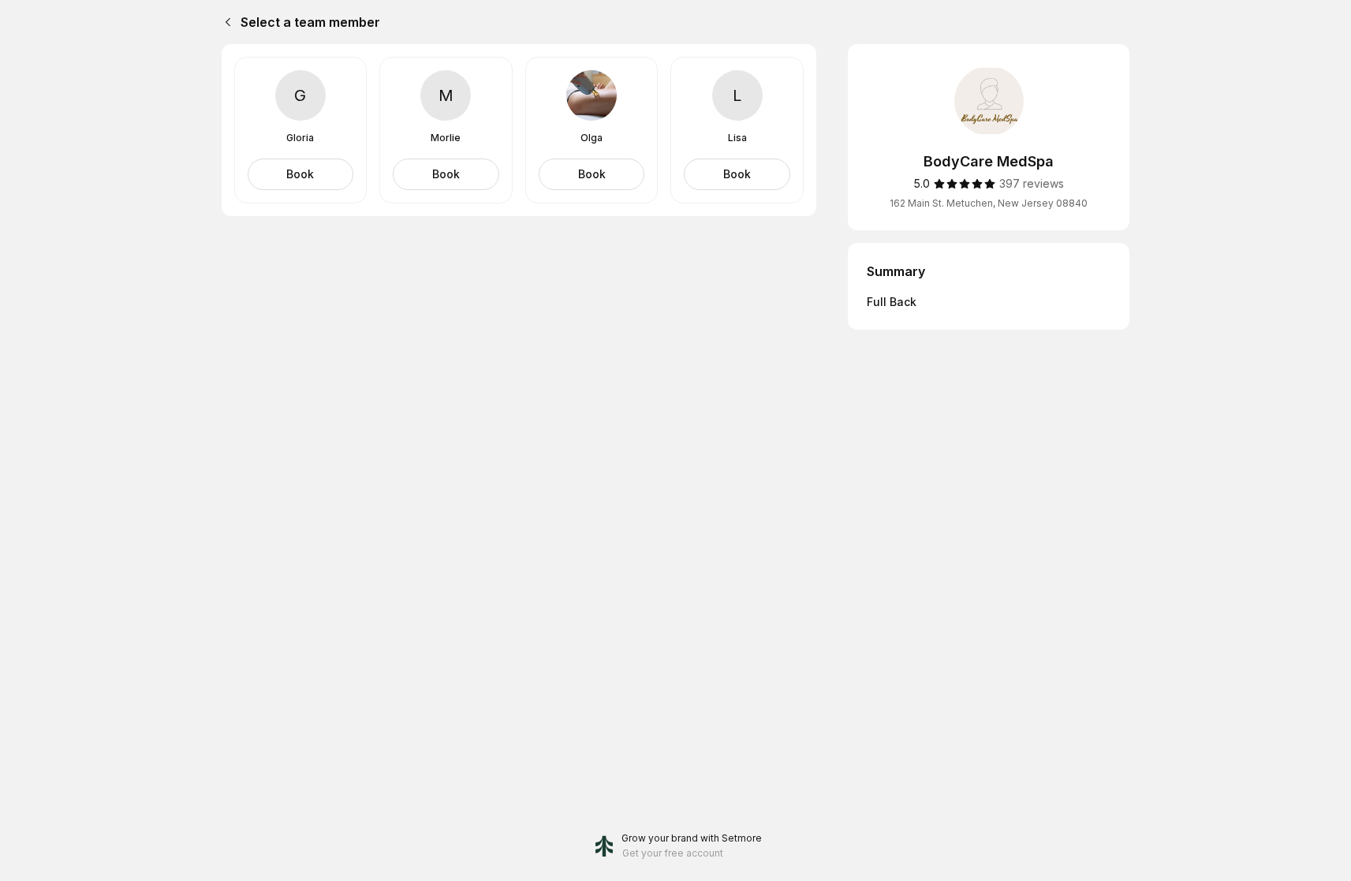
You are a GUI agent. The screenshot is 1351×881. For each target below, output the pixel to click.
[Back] (225, 22)
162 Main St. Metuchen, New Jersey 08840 (989, 203)
